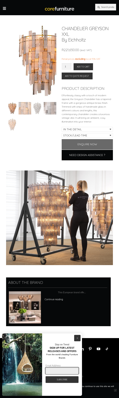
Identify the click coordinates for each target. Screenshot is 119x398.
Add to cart (83, 66)
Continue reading (54, 299)
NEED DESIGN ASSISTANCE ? (87, 155)
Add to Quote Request (77, 75)
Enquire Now (87, 144)
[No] (115, 390)
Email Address (53, 365)
